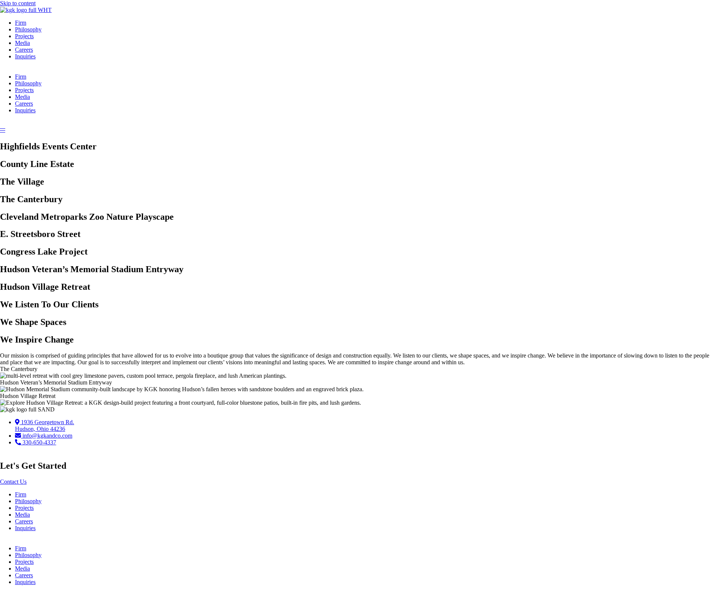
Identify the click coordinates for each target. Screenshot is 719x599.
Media (22, 43)
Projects (24, 36)
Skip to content (18, 3)
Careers (24, 49)
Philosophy (28, 29)
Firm (20, 22)
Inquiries (25, 56)
